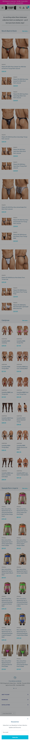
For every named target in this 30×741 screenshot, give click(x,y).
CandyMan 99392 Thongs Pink (21, 342)
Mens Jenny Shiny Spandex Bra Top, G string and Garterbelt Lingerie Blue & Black (22, 632)
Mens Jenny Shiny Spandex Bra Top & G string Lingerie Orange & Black (22, 542)
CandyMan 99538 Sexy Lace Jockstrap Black (22, 367)
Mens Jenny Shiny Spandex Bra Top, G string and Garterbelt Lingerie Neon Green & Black (22, 602)
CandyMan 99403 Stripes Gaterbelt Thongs (21, 419)
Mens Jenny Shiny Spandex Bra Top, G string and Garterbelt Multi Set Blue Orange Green (7, 512)
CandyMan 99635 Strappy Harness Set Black (22, 447)
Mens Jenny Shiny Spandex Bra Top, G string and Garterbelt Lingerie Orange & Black (7, 633)
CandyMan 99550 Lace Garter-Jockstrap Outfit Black (7, 474)
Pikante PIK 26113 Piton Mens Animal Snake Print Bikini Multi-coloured (14, 208)
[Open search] (20, 8)
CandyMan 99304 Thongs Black (6, 446)
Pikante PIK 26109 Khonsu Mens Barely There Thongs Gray (13, 278)
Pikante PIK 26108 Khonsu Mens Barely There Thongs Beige (20, 291)
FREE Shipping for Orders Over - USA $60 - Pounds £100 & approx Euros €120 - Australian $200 (15, 2)
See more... (25, 31)
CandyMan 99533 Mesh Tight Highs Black (7, 419)
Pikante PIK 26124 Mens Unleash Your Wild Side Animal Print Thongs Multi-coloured (14, 67)
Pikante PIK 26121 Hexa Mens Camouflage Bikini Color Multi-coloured (20, 95)
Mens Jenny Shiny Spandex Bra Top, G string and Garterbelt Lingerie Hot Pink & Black (7, 602)
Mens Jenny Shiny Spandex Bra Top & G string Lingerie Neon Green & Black (7, 542)
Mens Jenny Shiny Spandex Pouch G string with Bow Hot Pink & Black (7, 663)
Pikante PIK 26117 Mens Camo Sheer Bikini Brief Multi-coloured (19, 151)
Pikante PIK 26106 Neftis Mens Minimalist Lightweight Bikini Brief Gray (20, 306)
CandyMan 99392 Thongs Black (6, 367)
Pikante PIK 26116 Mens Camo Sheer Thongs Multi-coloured (20, 166)
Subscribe (15, 737)
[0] (27, 8)
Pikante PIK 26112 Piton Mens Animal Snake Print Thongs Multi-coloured (20, 221)
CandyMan (4, 338)
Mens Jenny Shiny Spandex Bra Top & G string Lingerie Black (22, 571)
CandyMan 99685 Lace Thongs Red (7, 393)
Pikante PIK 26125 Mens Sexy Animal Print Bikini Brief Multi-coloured (20, 81)
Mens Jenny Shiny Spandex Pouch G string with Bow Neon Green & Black (22, 663)
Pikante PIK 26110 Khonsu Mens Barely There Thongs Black (20, 236)
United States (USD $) (7, 713)
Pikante (4, 64)
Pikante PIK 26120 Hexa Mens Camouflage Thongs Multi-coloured (14, 137)
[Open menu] (2, 7)
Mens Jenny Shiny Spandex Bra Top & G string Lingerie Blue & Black (7, 572)
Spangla (4, 506)
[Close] (27, 719)
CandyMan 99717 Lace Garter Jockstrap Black (22, 474)
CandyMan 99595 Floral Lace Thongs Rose (22, 393)
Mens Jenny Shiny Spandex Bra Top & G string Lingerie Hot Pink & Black (22, 511)
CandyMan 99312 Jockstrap (6, 342)
